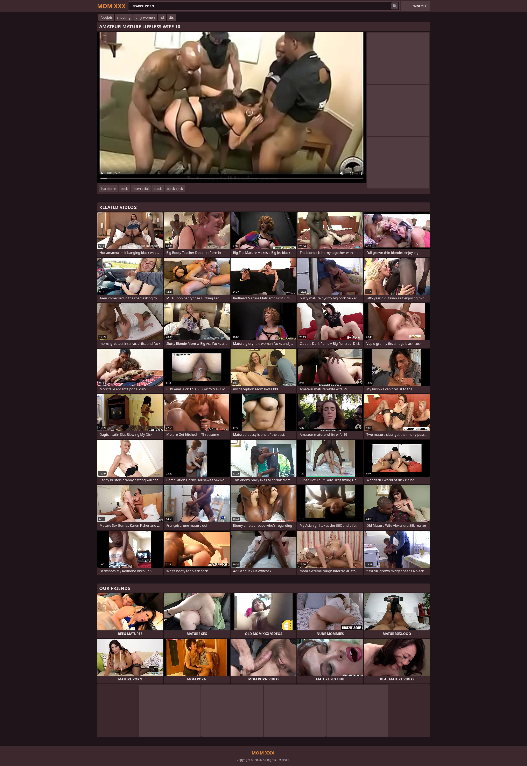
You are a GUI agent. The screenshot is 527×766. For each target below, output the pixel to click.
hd (162, 17)
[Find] (394, 5)
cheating (124, 17)
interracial (141, 188)
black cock (175, 188)
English (419, 6)
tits (171, 17)
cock (124, 188)
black (158, 188)
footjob (106, 17)
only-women (145, 17)
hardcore (108, 188)
